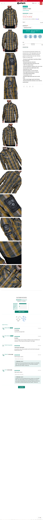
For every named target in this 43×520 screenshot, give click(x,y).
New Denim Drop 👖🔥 (21, 0)
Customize (25, 25)
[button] (25, 13)
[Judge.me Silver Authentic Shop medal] (18, 318)
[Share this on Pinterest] (30, 86)
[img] (17, 328)
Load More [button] (21, 387)
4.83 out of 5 (24, 299)
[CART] (41, 3)
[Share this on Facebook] (24, 86)
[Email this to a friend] (33, 86)
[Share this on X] (27, 86)
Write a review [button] (21, 311)
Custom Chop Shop (26, 10)
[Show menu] (2, 3)
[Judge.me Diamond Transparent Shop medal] (24, 318)
